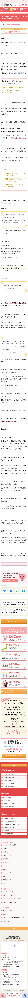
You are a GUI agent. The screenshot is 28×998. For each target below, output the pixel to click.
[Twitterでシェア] (4, 591)
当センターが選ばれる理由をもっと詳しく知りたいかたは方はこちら (15, 691)
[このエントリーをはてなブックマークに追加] (23, 591)
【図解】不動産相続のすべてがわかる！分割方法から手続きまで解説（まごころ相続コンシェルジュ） (13, 90)
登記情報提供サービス (7, 352)
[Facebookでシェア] (10, 591)
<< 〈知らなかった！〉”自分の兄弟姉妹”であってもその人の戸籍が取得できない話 (13, 603)
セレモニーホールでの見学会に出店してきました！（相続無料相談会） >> (13, 611)
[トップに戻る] (14, 765)
